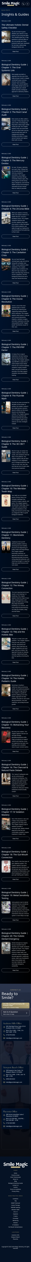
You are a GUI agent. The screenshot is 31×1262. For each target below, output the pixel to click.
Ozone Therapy (15, 1205)
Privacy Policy (15, 1191)
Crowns (15, 1216)
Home (15, 1173)
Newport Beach (15, 1237)
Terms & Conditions (15, 1189)
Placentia (15, 1239)
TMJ (15, 1201)
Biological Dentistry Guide (15, 1183)
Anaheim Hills (15, 1235)
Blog (15, 1181)
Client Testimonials (15, 1177)
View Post (15, 51)
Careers (15, 1187)
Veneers (15, 1222)
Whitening (15, 1220)
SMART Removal (15, 1203)
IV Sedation (15, 1225)
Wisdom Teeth (15, 1209)
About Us (15, 1179)
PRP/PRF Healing (15, 1207)
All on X (15, 1212)
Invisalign (15, 1218)
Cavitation (15, 1198)
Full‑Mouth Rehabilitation (15, 1227)
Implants (15, 1214)
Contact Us (16, 1185)
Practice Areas (15, 1175)
